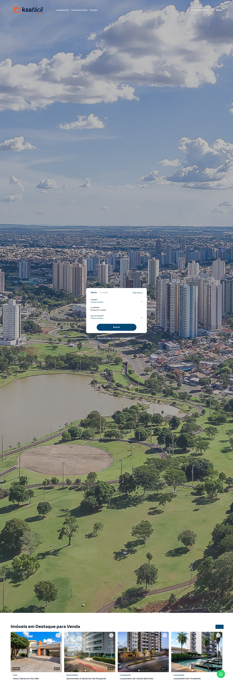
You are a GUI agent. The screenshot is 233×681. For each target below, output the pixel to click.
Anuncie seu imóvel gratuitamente (116, 338)
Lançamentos (62, 10)
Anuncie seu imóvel (200, 10)
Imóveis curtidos (79, 10)
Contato (94, 10)
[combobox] (116, 310)
